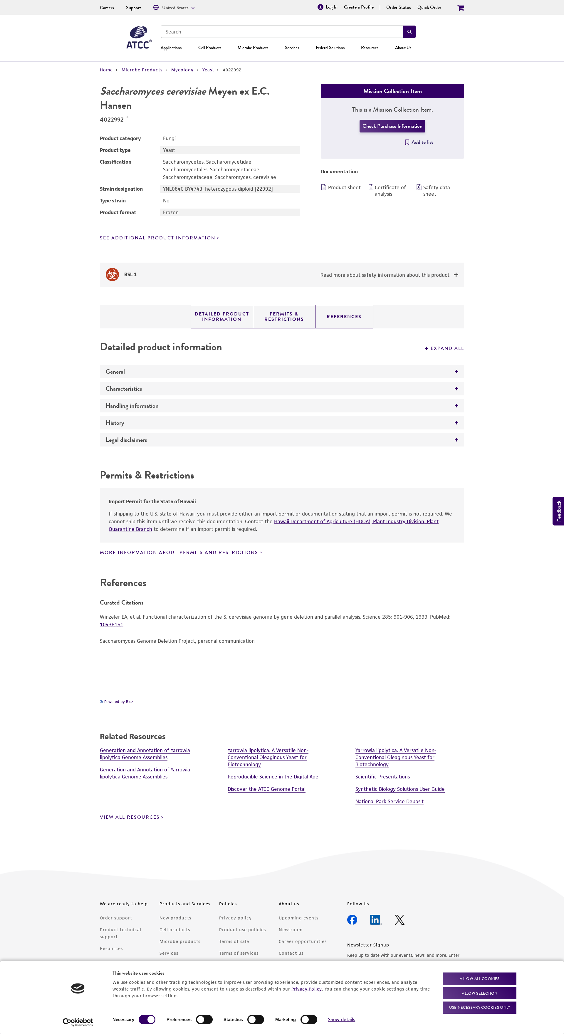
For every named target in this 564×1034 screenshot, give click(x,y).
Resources (369, 47)
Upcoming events (298, 918)
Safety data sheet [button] (436, 190)
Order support (116, 918)
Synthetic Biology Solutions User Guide (400, 789)
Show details (341, 1019)
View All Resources (130, 817)
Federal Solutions (330, 47)
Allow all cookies (479, 978)
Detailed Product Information (222, 316)
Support (133, 7)
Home (106, 70)
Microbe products (180, 941)
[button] (409, 32)
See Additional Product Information (157, 237)
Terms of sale (234, 941)
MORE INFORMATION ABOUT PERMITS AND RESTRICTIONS (179, 552)
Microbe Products (253, 47)
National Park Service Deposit (389, 801)
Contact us (291, 953)
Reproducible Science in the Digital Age (273, 776)
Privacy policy (235, 918)
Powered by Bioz (118, 701)
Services (292, 47)
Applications (171, 47)
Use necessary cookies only (479, 1007)
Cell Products (209, 47)
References (344, 316)
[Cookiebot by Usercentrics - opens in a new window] (78, 1022)
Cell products (175, 929)
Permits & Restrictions (284, 316)
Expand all (447, 348)
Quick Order (429, 7)
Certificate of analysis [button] (390, 190)
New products (175, 918)
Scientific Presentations (382, 776)
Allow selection (480, 993)
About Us (403, 47)
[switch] (204, 1019)
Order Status (398, 7)
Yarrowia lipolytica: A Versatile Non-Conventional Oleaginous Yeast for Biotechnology (268, 757)
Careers (107, 7)
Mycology (182, 70)
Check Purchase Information (392, 126)
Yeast (208, 70)
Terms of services (238, 953)
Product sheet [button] (344, 187)
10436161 (111, 624)
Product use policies (242, 929)
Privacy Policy (306, 988)
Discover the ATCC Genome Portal (267, 789)
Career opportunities (303, 941)
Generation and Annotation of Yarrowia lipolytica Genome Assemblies (145, 754)
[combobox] (282, 32)
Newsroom (291, 929)
